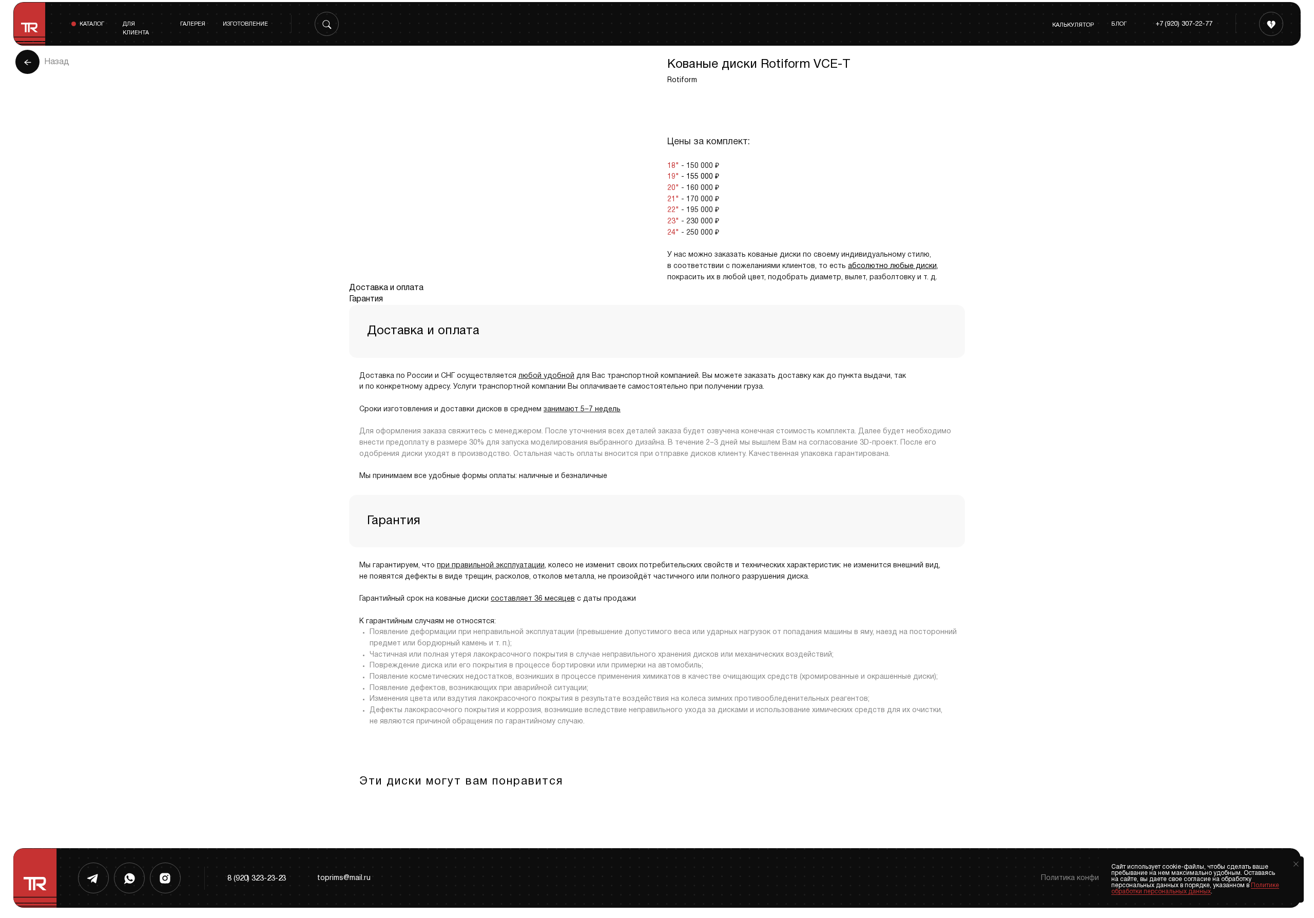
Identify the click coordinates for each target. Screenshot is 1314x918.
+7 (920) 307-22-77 (1183, 24)
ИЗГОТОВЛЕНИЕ (245, 24)
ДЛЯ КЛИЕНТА (136, 28)
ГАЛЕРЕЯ (192, 24)
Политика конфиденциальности (1097, 878)
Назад (56, 62)
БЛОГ (1119, 24)
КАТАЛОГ (92, 24)
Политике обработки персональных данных (1195, 888)
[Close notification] (1296, 864)
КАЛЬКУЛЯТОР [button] (1073, 25)
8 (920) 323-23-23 (256, 878)
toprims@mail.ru (344, 878)
